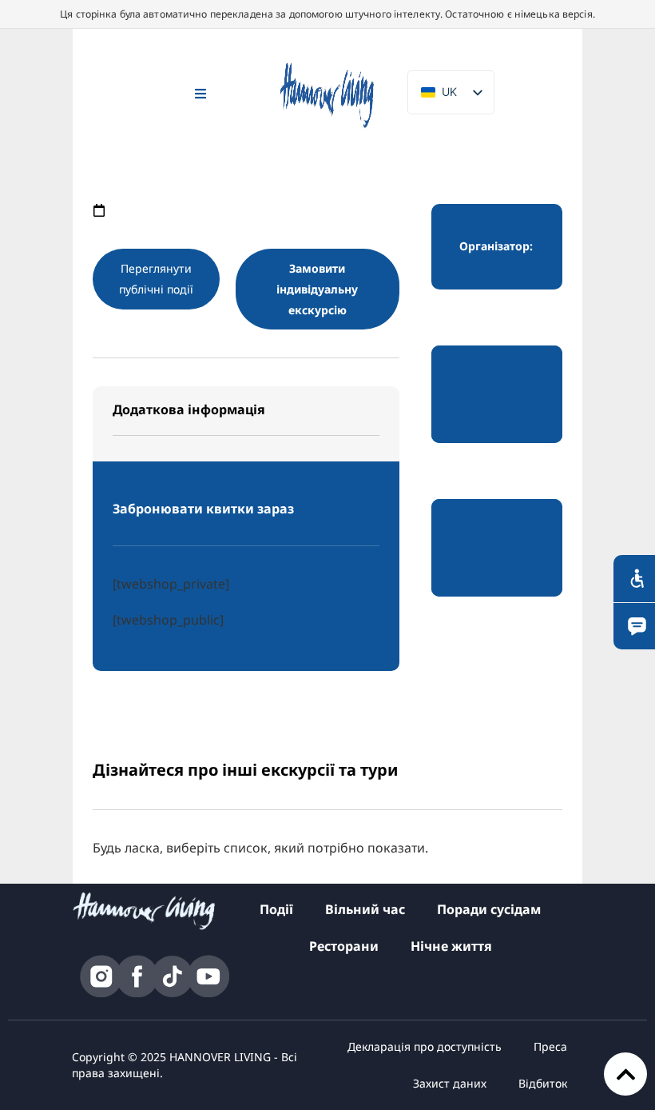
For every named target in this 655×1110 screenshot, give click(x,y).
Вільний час (365, 909)
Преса (550, 1046)
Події (276, 909)
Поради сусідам (489, 909)
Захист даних (449, 1083)
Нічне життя (451, 946)
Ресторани (344, 946)
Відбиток (542, 1083)
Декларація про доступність (424, 1046)
